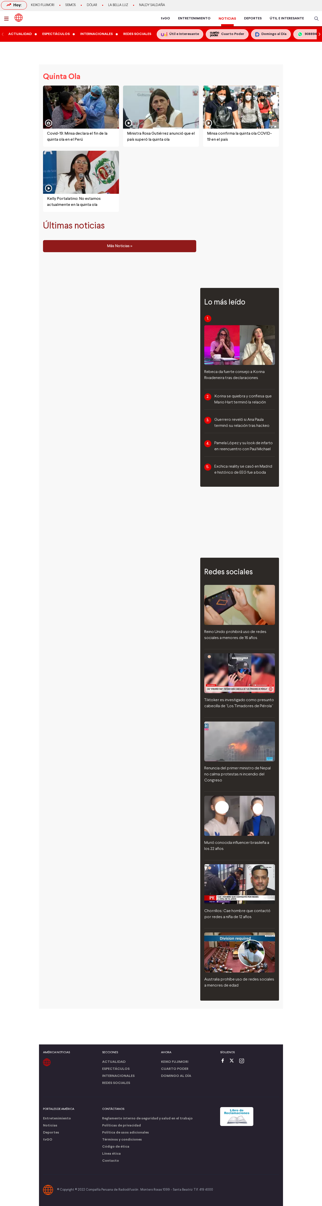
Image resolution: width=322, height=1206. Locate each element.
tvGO (165, 18)
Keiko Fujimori (42, 5)
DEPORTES (253, 18)
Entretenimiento (57, 1118)
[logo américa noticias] (19, 18)
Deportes (51, 1132)
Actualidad (114, 1062)
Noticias (50, 1125)
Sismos (70, 5)
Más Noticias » (119, 246)
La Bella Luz (118, 5)
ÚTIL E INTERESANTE (287, 18)
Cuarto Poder (174, 1069)
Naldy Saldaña (152, 5)
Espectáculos (116, 1069)
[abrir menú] (8, 19)
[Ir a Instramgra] (243, 1061)
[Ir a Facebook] (224, 1061)
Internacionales (118, 1076)
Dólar (92, 5)
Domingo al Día (176, 1076)
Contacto (110, 1160)
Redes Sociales (116, 1083)
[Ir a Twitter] (233, 1061)
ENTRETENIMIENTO (194, 18)
